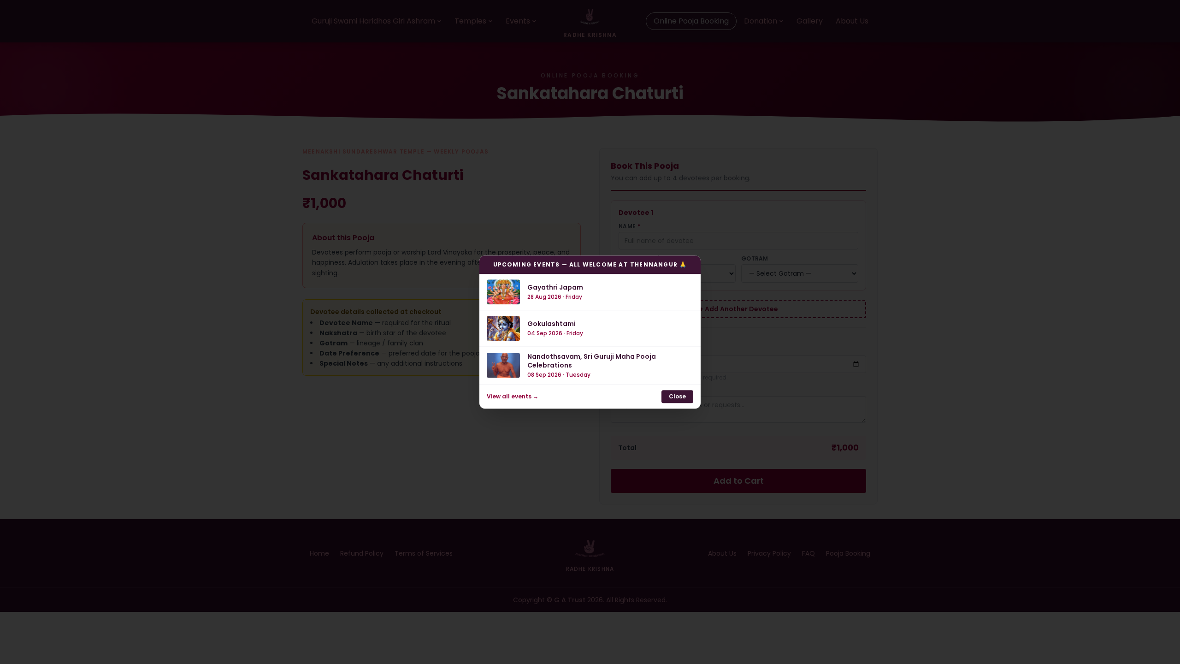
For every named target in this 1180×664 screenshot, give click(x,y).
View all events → (512, 396)
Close (677, 396)
